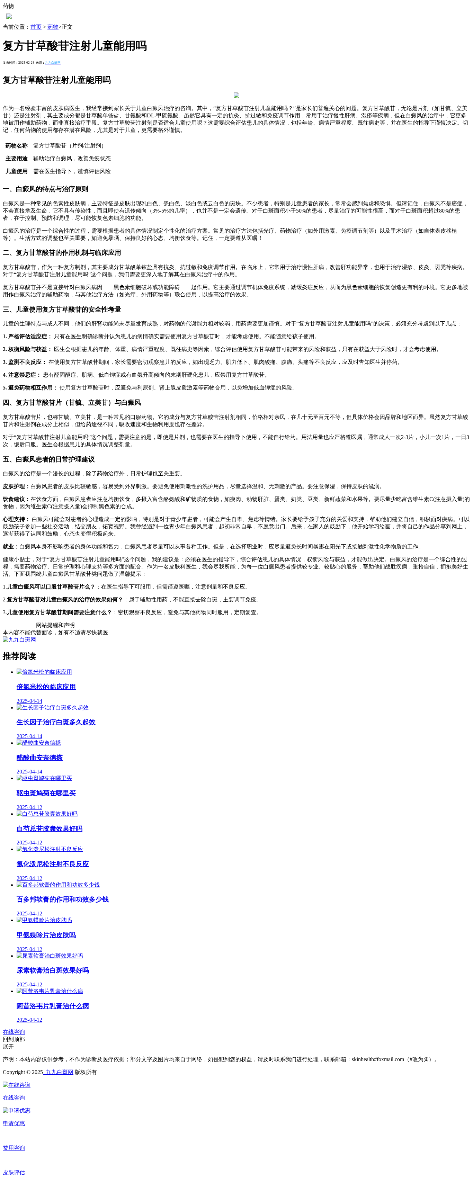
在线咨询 (14, 1032)
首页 (36, 27)
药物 (53, 27)
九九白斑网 (58, 1072)
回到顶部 (14, 1039)
